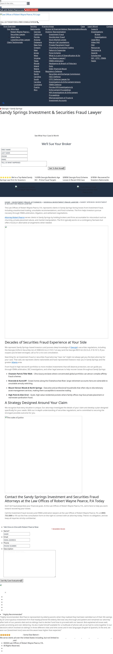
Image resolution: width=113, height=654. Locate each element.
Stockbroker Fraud (57, 37)
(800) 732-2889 (45, 22)
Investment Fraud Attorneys (27, 202)
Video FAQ (95, 42)
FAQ (93, 45)
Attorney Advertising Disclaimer (17, 651)
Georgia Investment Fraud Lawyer (61, 202)
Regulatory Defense (53, 71)
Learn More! (93, 26)
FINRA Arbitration (56, 61)
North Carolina (105, 638)
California (38, 34)
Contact (109, 26)
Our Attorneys (13, 29)
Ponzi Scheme (55, 53)
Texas (36, 61)
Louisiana (38, 84)
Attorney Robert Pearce (14, 217)
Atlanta (15, 362)
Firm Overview (10, 26)
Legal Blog (95, 40)
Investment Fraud (56, 34)
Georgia (37, 32)
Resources (95, 47)
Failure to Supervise (57, 50)
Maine (36, 69)
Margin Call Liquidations (59, 42)
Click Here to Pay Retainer (14, 610)
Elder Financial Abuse (58, 69)
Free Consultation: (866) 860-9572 (17, 135)
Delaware (38, 42)
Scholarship (96, 55)
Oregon (37, 47)
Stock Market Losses (57, 40)
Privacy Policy (9, 648)
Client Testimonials (15, 42)
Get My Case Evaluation (10, 580)
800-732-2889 (7, 588)
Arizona (37, 40)
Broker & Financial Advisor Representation (63, 29)
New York (38, 45)
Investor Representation (55, 32)
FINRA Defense (55, 84)
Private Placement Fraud (59, 45)
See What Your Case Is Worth (47, 135)
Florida (37, 37)
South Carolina (6, 640)
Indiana (37, 71)
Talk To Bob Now (56, 168)
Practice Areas (48, 26)
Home (7, 202)
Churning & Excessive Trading (61, 47)
